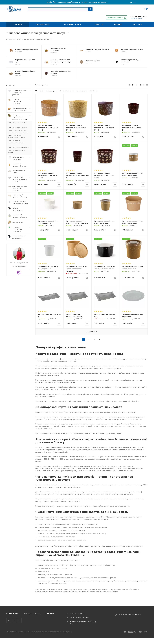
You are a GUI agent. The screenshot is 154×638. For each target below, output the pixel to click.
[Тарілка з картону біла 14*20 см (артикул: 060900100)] (49, 296)
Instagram (14, 620)
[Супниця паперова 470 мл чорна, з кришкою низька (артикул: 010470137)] (105, 249)
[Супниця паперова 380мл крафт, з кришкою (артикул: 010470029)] (133, 203)
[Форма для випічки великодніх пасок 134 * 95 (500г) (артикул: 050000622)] (49, 107)
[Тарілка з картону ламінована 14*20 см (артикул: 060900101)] (77, 296)
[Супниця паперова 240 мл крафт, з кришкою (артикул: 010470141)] (133, 155)
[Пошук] (90, 9)
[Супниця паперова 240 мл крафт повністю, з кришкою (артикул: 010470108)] (77, 203)
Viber (19, 620)
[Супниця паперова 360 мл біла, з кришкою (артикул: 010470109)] (49, 249)
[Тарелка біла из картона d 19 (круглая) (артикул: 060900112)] (133, 296)
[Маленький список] (129, 85)
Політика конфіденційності (129, 614)
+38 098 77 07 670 (138, 17)
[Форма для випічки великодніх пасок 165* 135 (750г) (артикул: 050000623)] (77, 107)
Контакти (49, 613)
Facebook (8, 620)
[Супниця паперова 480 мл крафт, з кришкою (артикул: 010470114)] (133, 249)
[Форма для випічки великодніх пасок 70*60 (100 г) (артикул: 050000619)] (133, 107)
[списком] (143, 85)
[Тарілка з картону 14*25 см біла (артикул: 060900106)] (105, 296)
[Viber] (19, 272)
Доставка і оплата (32, 613)
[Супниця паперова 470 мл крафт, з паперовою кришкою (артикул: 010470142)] (77, 249)
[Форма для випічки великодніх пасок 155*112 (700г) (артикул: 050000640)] (105, 107)
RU (134, 2)
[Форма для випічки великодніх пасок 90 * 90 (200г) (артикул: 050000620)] (49, 155)
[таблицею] (147, 85)
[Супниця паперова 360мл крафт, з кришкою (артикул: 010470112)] (105, 203)
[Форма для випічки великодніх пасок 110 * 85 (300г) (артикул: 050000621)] (105, 155)
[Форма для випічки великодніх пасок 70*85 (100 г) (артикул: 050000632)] (77, 155)
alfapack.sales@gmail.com (79, 617)
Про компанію (12, 613)
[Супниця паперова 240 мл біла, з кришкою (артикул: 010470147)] (49, 203)
